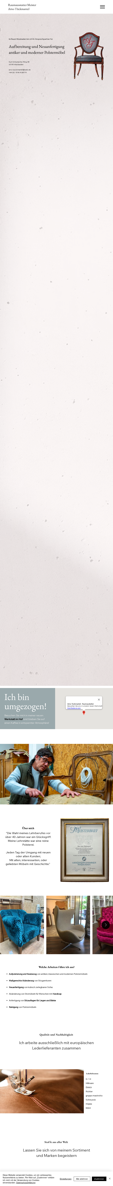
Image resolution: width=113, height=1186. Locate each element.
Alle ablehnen (82, 1178)
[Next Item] (106, 925)
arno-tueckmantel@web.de (20, 70)
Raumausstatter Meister (22, 5)
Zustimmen (99, 1178)
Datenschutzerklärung (25, 1182)
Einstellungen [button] (66, 1178)
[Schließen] (109, 1179)
